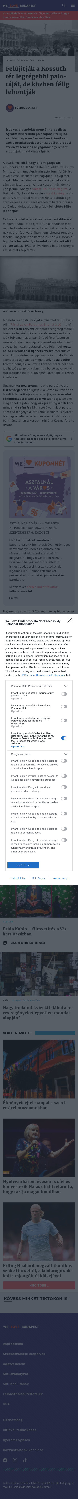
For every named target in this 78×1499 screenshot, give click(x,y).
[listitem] (39, 686)
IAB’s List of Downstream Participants (43, 675)
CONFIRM (23, 865)
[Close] (70, 621)
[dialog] (39, 749)
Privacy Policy (59, 878)
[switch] (64, 694)
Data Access (39, 878)
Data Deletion (18, 878)
